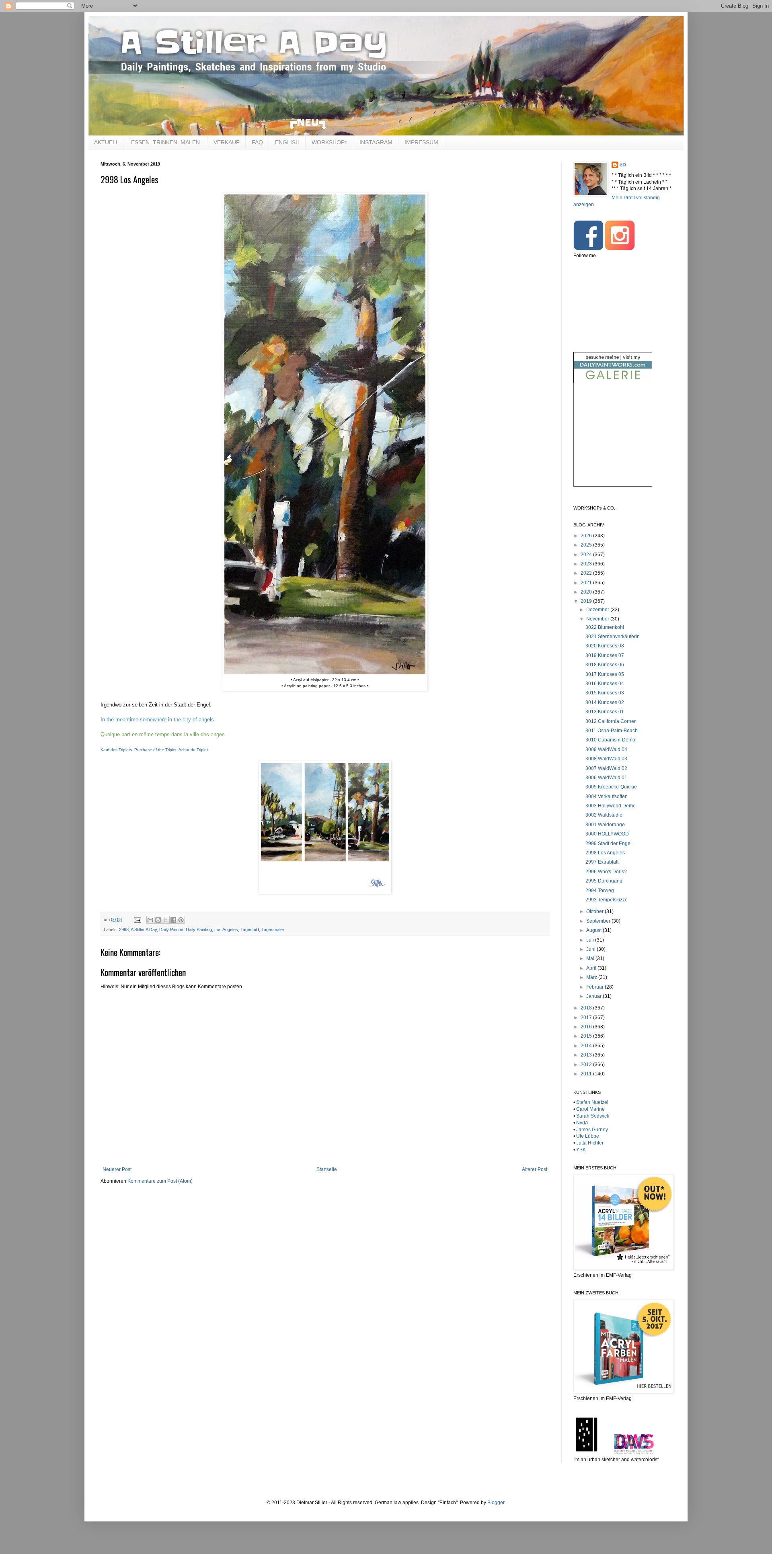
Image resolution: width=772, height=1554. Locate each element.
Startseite (326, 1169)
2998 (124, 929)
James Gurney (592, 1129)
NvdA (582, 1123)
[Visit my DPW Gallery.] (613, 381)
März (592, 977)
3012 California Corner (610, 721)
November (598, 619)
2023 (587, 564)
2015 (587, 1036)
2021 (587, 583)
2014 (587, 1045)
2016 (587, 1027)
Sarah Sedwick (592, 1116)
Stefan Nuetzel (592, 1102)
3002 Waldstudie (603, 815)
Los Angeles (226, 929)
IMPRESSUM (421, 142)
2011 (587, 1074)
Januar (594, 996)
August (594, 930)
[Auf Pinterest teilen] (181, 920)
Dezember (598, 609)
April (591, 968)
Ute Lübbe (587, 1136)
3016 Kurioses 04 (604, 683)
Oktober (595, 911)
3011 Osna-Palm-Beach (611, 730)
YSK (581, 1150)
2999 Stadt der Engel (608, 843)
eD (623, 165)
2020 (587, 592)
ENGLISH (287, 142)
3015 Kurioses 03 (604, 693)
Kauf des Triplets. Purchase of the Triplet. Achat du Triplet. (155, 749)
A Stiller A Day (144, 929)
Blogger (495, 1502)
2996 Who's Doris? (606, 871)
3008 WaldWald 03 (606, 759)
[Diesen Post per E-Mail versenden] (150, 920)
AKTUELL (106, 142)
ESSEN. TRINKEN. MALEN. (166, 142)
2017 (587, 1017)
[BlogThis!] (158, 920)
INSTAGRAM (375, 142)
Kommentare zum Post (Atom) (160, 1181)
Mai (590, 958)
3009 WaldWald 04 (606, 749)
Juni (591, 949)
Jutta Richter (590, 1143)
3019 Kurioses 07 (604, 655)
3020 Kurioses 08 (604, 646)
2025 (587, 545)
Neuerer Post (117, 1169)
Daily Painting (199, 929)
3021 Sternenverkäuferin (612, 636)
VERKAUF (227, 142)
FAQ (257, 142)
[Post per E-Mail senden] (137, 919)
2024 (587, 554)
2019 (587, 601)
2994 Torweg (599, 890)
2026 (587, 535)
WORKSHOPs (329, 142)
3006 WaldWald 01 (606, 777)
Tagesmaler (272, 929)
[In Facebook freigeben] (173, 920)
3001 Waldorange (605, 824)
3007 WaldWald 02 (606, 768)
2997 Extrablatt (601, 862)
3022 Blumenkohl (604, 627)
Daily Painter (171, 929)
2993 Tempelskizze (606, 900)
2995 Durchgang (603, 881)
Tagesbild (249, 929)
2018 (587, 1008)
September (599, 921)
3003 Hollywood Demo (610, 806)
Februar (595, 987)
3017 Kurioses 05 (604, 674)
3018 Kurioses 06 (604, 664)
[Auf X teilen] (166, 920)
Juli (590, 940)
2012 (587, 1064)
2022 (587, 573)
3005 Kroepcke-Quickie (611, 787)
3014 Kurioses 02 (604, 702)
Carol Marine (590, 1109)
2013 (587, 1055)
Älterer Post (534, 1169)
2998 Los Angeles (605, 853)
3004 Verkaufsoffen (606, 796)
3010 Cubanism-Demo (610, 740)
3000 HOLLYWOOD (607, 834)
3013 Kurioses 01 (604, 712)
